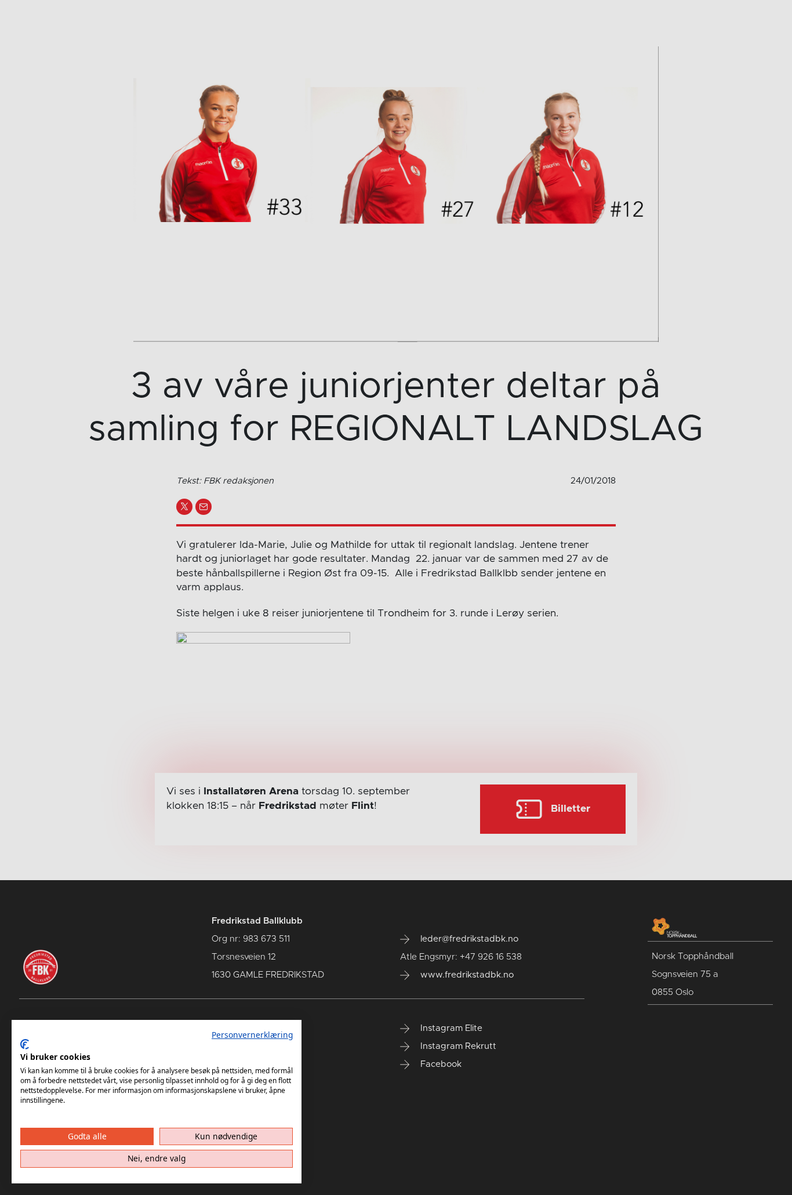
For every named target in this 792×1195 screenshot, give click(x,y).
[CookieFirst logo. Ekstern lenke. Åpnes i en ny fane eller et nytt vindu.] (24, 1044)
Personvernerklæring (252, 1034)
